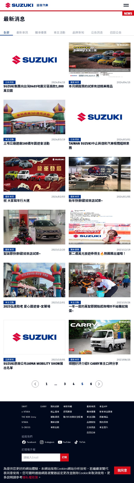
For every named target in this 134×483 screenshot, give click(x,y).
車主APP (103, 406)
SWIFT (24, 406)
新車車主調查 (105, 411)
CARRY (43, 406)
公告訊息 (97, 32)
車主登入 (103, 427)
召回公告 (116, 32)
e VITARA (26, 411)
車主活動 (59, 32)
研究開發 (67, 411)
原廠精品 (103, 417)
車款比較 (55, 427)
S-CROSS (26, 427)
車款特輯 (67, 406)
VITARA (25, 422)
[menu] (126, 5)
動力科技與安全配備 (73, 417)
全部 (6, 32)
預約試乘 (55, 406)
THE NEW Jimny (29, 417)
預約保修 (103, 422)
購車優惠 (41, 32)
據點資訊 (55, 417)
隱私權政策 (30, 477)
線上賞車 (55, 411)
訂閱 (64, 457)
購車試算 (55, 422)
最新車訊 (22, 32)
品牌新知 (78, 32)
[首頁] (19, 5)
